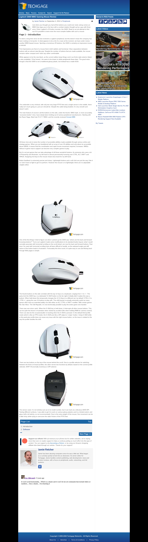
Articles (21, 13)
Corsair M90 (70, 117)
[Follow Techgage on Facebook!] (101, 21)
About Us (53, 540)
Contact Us (41, 13)
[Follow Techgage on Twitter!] (105, 21)
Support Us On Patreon (61, 13)
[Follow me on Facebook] (40, 468)
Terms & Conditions (78, 540)
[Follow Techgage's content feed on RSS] (120, 21)
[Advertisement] (56, 182)
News (27, 13)
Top (89, 421)
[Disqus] (56, 501)
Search (49, 13)
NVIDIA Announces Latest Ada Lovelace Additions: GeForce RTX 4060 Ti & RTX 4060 (111, 112)
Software (26, 429)
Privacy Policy (94, 540)
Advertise (63, 540)
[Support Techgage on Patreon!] (125, 23)
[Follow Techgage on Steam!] (115, 21)
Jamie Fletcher (39, 21)
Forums (33, 13)
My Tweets (99, 123)
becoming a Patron (57, 443)
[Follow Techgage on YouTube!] (110, 21)
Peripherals (66, 21)
